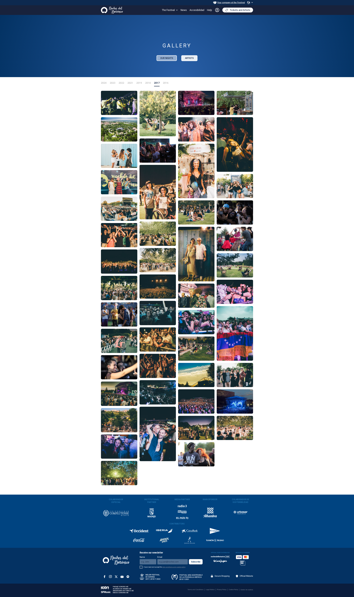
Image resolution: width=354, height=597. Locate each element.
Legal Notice (210, 590)
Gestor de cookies (246, 590)
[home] (112, 9)
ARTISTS (189, 58)
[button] (250, 2)
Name (142, 557)
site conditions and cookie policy (173, 567)
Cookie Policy (233, 590)
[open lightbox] (119, 103)
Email (159, 557)
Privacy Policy (221, 590)
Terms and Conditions (195, 590)
